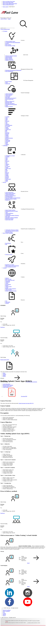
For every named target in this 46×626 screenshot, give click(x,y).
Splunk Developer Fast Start (26, 403)
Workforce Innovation (9, 60)
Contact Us (7, 282)
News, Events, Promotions (8, 233)
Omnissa (7, 136)
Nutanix (6, 134)
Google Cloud (8, 129)
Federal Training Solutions (10, 210)
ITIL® (6, 82)
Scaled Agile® (8, 179)
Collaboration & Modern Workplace (12, 215)
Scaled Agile (7, 83)
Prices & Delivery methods (8, 385)
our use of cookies (36, 620)
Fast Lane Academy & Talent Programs (12, 197)
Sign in (4, 615)
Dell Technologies (8, 125)
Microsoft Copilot (8, 102)
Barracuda (7, 121)
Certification (5, 145)
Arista (6, 117)
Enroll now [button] (2, 327)
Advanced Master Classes (10, 41)
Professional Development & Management (13, 70)
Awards (6, 287)
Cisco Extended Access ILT (10, 266)
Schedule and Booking (7, 386)
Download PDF (24, 396)
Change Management (9, 192)
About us (7, 278)
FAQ (6, 300)
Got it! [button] (7, 621)
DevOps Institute (8, 81)
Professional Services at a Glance (11, 211)
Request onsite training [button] (4, 359)
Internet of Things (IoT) (9, 101)
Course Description (6, 384)
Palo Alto (7, 176)
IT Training (5, 31)
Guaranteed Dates (8, 56)
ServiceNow (7, 141)
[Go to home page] (9, 16)
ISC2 (6, 131)
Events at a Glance (8, 254)
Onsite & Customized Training (11, 55)
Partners (6, 285)
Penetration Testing (9, 232)
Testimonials (7, 281)
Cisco (6, 122)
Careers (6, 283)
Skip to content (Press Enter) (8, 4)
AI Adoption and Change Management (12, 42)
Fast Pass (7, 43)
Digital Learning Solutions (10, 193)
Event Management (9, 196)
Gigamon (7, 128)
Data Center (7, 97)
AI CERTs (7, 116)
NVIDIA (7, 135)
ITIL (6, 100)
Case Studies (7, 302)
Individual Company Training (10, 198)
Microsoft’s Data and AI (9, 103)
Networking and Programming (11, 104)
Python (6, 105)
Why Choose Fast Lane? (10, 280)
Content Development (9, 194)
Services (4, 182)
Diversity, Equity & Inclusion (10, 290)
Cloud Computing (8, 94)
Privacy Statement (6, 611)
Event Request (8, 284)
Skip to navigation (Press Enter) (9, 1)
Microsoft (7, 133)
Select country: (6, 6)
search (1, 28)
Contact (9, 18)
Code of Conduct (8, 289)
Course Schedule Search (5, 29)
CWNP (6, 165)
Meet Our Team (8, 279)
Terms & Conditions (7, 610)
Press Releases (8, 243)
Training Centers (8, 286)
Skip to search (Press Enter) (8, 2)
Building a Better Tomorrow (10, 288)
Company (5, 267)
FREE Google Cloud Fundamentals (12, 265)
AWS (6, 119)
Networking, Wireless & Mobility (11, 217)
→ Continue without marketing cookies (33, 622)
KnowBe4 (7, 132)
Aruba (6, 118)
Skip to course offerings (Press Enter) (10, 3)
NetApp (6, 173)
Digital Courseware (9, 59)
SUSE (6, 143)
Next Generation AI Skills (10, 45)
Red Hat (6, 139)
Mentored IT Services (9, 218)
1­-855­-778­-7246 (3, 18)
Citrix (6, 123)
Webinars (7, 303)
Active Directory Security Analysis (11, 230)
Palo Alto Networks (9, 138)
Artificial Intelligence (9, 93)
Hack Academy (8, 44)
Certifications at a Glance (10, 155)
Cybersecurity (8, 95)
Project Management (9, 71)
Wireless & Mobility (9, 106)
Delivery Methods (8, 57)
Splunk (6, 142)
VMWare (7, 144)
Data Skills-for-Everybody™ (10, 98)
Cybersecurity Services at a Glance (11, 229)
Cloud (6, 212)
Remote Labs (7, 199)
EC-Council (7, 126)
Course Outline (6, 387)
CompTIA (7, 124)
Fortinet (6, 127)
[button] (11, 6)
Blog (6, 244)
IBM (6, 130)
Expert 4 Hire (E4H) (9, 219)
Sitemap (4, 614)
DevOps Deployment (9, 99)
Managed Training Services (10, 195)
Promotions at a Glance (9, 264)
